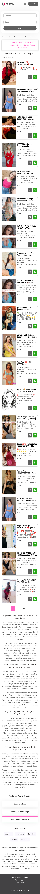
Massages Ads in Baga (20, 812)
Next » (25, 608)
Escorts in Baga (20, 804)
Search (20, 28)
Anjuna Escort (30, 42)
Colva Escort (22, 48)
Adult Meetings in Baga (20, 819)
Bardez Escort (29, 45)
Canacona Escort (15, 45)
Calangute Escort (16, 42)
